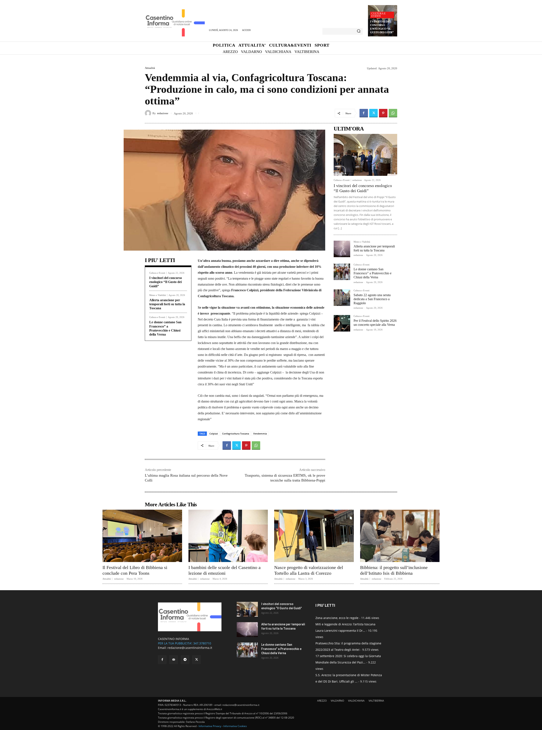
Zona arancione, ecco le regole (336, 618)
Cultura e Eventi (378, 15)
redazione (162, 113)
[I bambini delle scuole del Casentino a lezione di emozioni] (228, 536)
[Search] (359, 31)
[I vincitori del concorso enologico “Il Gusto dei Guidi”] (365, 155)
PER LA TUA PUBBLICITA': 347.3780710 (184, 643)
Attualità (150, 68)
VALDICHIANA (356, 700)
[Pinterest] (383, 113)
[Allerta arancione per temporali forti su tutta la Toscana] (342, 249)
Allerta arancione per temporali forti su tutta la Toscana (167, 304)
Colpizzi (213, 433)
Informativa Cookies (235, 726)
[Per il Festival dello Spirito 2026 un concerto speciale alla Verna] (342, 323)
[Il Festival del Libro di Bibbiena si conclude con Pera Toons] (142, 536)
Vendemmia (260, 433)
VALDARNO (337, 700)
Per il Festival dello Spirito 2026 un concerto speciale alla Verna (375, 322)
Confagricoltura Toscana (235, 433)
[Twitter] (373, 113)
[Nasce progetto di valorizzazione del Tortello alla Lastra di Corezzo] (314, 536)
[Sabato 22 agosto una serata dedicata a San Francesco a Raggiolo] (342, 297)
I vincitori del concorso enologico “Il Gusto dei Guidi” (382, 27)
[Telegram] (185, 659)
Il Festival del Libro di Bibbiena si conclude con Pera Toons (134, 570)
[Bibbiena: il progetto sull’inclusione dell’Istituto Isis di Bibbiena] (400, 536)
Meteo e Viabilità (157, 295)
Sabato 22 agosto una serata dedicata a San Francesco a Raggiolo (372, 299)
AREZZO (322, 700)
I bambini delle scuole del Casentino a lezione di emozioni (224, 570)
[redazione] (148, 113)
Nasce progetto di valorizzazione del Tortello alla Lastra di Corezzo (308, 570)
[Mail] (173, 659)
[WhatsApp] (393, 113)
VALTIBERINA (376, 700)
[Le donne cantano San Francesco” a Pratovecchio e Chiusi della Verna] (342, 272)
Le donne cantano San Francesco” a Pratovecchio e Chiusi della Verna (372, 273)
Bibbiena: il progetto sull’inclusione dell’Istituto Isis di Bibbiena (394, 570)
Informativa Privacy (210, 726)
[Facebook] (363, 113)
